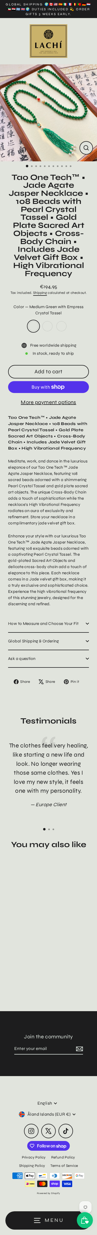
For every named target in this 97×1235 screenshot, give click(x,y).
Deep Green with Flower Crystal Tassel (47, 326)
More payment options (48, 402)
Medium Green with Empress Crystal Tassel (33, 326)
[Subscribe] (78, 1049)
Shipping (40, 293)
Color (48, 309)
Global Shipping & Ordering (33, 641)
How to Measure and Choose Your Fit (43, 623)
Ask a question (21, 658)
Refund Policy (63, 1157)
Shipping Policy (32, 1165)
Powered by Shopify (48, 1193)
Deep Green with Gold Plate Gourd (61, 326)
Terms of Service (64, 1165)
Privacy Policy (34, 1157)
